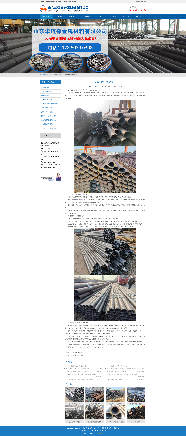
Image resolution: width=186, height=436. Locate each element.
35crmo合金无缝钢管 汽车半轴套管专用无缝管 (80, 379)
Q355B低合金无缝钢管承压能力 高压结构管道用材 (122, 374)
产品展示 (100, 17)
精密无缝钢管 (73, 17)
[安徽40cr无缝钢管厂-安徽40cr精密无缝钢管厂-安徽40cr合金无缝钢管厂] (64, 9)
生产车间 (126, 17)
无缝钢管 (59, 17)
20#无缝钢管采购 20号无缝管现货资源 (77, 368)
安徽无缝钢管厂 (59, 74)
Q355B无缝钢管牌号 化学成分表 (117, 366)
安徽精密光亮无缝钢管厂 (78, 355)
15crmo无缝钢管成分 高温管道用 (76, 366)
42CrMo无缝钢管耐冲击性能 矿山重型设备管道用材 (81, 374)
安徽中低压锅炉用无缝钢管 (49, 103)
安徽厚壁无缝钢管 (46, 99)
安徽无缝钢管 (45, 87)
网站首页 (46, 17)
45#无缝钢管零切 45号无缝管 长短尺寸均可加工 (121, 368)
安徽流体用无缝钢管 (47, 112)
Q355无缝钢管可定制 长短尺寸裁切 (117, 379)
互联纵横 (99, 433)
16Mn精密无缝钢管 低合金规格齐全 (118, 371)
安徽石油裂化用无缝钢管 (48, 124)
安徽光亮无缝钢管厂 (77, 352)
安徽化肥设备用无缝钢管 (48, 120)
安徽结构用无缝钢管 (47, 108)
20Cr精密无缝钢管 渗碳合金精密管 (76, 371)
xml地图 (137, 1)
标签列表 (143, 1)
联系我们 (138, 17)
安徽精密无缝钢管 (46, 91)
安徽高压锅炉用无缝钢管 (48, 116)
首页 (50, 74)
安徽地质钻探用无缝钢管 (48, 128)
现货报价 (113, 17)
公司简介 (87, 17)
